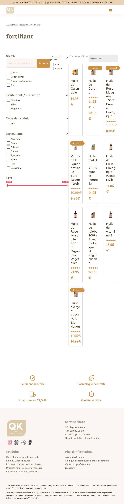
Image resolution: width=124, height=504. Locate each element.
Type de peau (55, 58)
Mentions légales (48, 485)
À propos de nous (74, 457)
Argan (14, 143)
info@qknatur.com (75, 427)
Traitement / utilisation (23, 95)
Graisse (58, 68)
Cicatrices (15, 100)
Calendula (15, 147)
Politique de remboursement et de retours (87, 460)
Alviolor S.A (33, 498)
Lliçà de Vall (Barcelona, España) (82, 438)
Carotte (14, 151)
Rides (13, 104)
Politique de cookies (88, 485)
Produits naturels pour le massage (24, 467)
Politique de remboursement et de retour (29, 488)
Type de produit (17, 118)
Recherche (43, 63)
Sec (12, 85)
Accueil (9, 25)
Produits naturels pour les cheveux (24, 464)
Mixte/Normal (17, 76)
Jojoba (14, 159)
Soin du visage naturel (18, 460)
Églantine (15, 155)
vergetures (16, 108)
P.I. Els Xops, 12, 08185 (77, 434)
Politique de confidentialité (67, 485)
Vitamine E (16, 167)
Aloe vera (15, 138)
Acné (56, 64)
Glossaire (70, 467)
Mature (14, 72)
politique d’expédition (35, 495)
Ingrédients (14, 133)
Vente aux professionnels (78, 464)
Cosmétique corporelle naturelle (23, 457)
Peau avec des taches (21, 80)
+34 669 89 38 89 (74, 430)
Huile (13, 123)
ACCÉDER (107, 2)
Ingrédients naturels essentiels (22, 471)
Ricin (13, 163)
